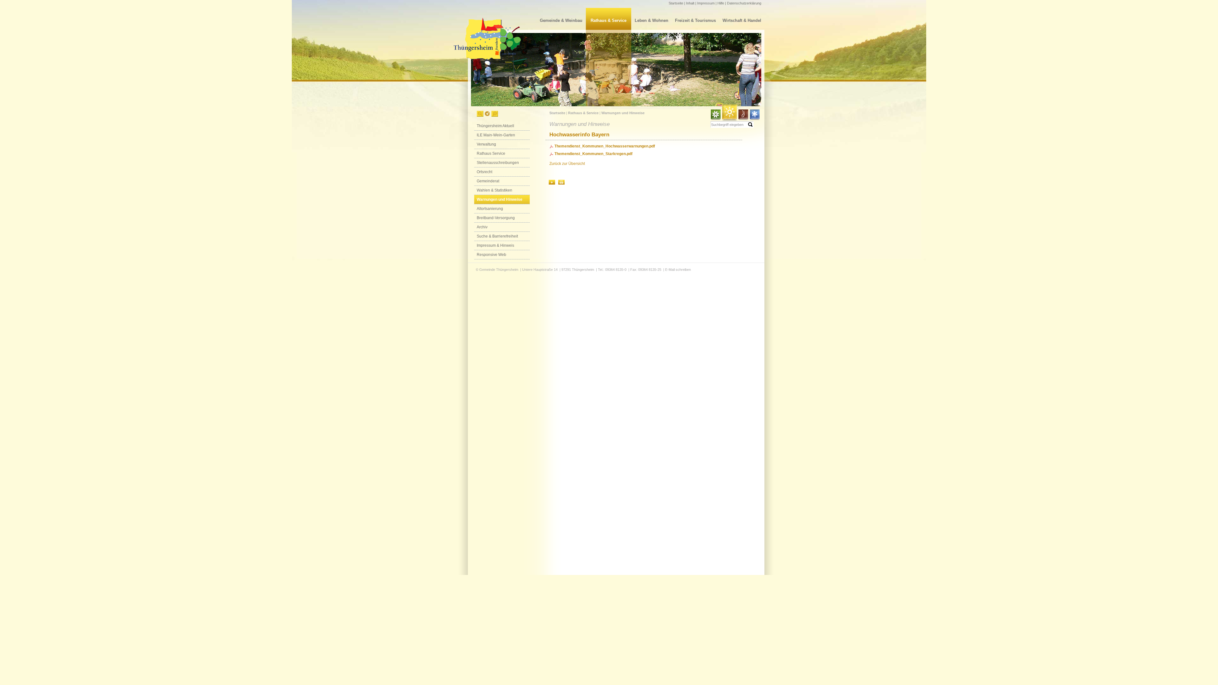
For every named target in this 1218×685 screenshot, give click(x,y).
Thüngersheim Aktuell (495, 126)
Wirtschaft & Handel (742, 20)
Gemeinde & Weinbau (561, 20)
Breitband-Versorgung (496, 218)
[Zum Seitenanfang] (552, 182)
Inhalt (690, 3)
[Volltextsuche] (732, 124)
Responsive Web (491, 254)
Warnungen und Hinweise (499, 199)
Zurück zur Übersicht (567, 163)
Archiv (482, 227)
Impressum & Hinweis (495, 245)
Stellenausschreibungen (498, 162)
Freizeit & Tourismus (695, 20)
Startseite (676, 3)
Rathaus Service (491, 153)
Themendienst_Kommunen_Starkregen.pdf (593, 154)
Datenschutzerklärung (744, 3)
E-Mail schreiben (678, 269)
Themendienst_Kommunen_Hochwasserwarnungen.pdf (604, 146)
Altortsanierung (490, 208)
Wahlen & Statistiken (494, 190)
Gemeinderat (488, 181)
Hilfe (720, 3)
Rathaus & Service (608, 20)
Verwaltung (486, 144)
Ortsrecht (484, 172)
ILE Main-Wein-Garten (496, 135)
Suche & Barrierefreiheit (497, 236)
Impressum (706, 3)
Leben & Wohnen (651, 20)
